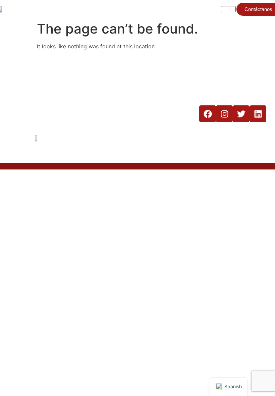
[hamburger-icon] (228, 9)
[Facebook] (207, 113)
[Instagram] (224, 113)
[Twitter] (241, 113)
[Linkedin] (258, 113)
